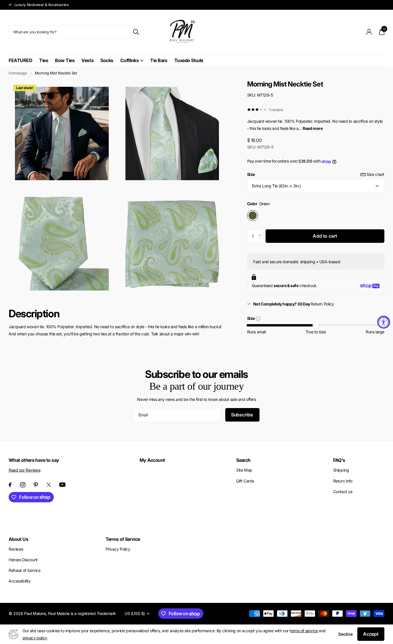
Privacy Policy (118, 549)
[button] (261, 231)
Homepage (18, 73)
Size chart (375, 174)
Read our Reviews (24, 470)
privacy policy (34, 637)
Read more (313, 128)
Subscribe (242, 415)
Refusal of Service (24, 570)
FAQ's (339, 460)
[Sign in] (369, 32)
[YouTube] (62, 484)
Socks (106, 60)
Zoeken (136, 32)
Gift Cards (245, 480)
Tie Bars (158, 60)
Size (315, 174)
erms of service (304, 630)
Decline (345, 634)
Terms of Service (123, 539)
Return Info (342, 480)
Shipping (341, 470)
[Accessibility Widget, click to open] (383, 322)
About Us (18, 539)
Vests (87, 60)
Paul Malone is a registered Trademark (82, 613)
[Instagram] (22, 484)
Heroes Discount (23, 559)
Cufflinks (129, 60)
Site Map (244, 470)
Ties (43, 60)
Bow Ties (65, 60)
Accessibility (20, 580)
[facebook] (10, 484)
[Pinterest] (36, 484)
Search (243, 460)
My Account (152, 460)
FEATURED (20, 60)
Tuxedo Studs (188, 60)
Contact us (342, 491)
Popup (258, 318)
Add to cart (325, 236)
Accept (371, 634)
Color (258, 203)
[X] (49, 485)
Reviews (16, 549)
